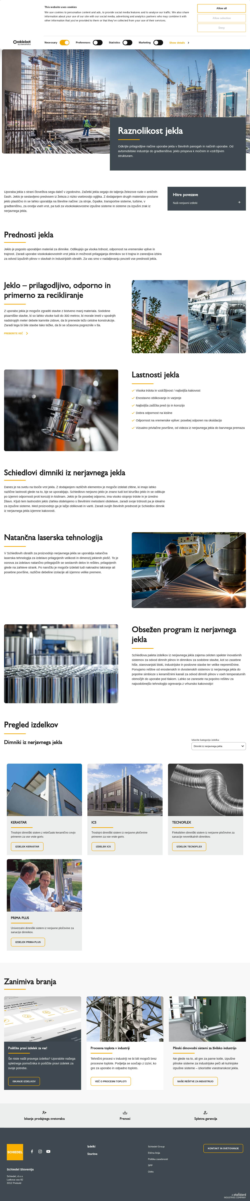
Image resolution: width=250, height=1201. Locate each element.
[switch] (98, 42)
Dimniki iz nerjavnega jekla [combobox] (208, 746)
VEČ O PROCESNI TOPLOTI (111, 1081)
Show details (177, 42)
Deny (222, 27)
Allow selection (222, 18)
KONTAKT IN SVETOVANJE (223, 1148)
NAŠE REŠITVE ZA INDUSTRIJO (195, 1081)
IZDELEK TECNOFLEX (189, 846)
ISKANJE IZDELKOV (24, 1081)
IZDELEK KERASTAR (27, 846)
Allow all (221, 8)
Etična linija (154, 1152)
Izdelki (91, 1146)
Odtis (151, 1171)
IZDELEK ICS (103, 846)
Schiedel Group (156, 1146)
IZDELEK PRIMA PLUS (28, 942)
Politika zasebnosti (158, 1159)
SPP (150, 1165)
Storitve (92, 1154)
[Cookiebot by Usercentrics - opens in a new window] (22, 42)
